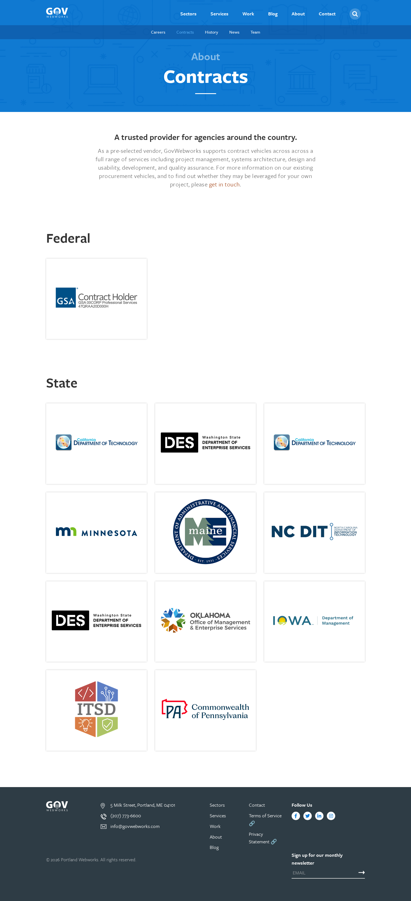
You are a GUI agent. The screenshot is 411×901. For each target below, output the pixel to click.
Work (248, 13)
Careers (158, 32)
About (298, 13)
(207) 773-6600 (125, 815)
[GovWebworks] (57, 13)
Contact (327, 13)
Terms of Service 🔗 (265, 819)
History (211, 32)
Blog (273, 13)
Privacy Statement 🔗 (263, 837)
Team (255, 32)
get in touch (224, 184)
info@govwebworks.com (135, 826)
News (234, 32)
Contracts (185, 32)
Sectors (188, 13)
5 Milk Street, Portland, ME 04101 (142, 804)
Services (219, 13)
